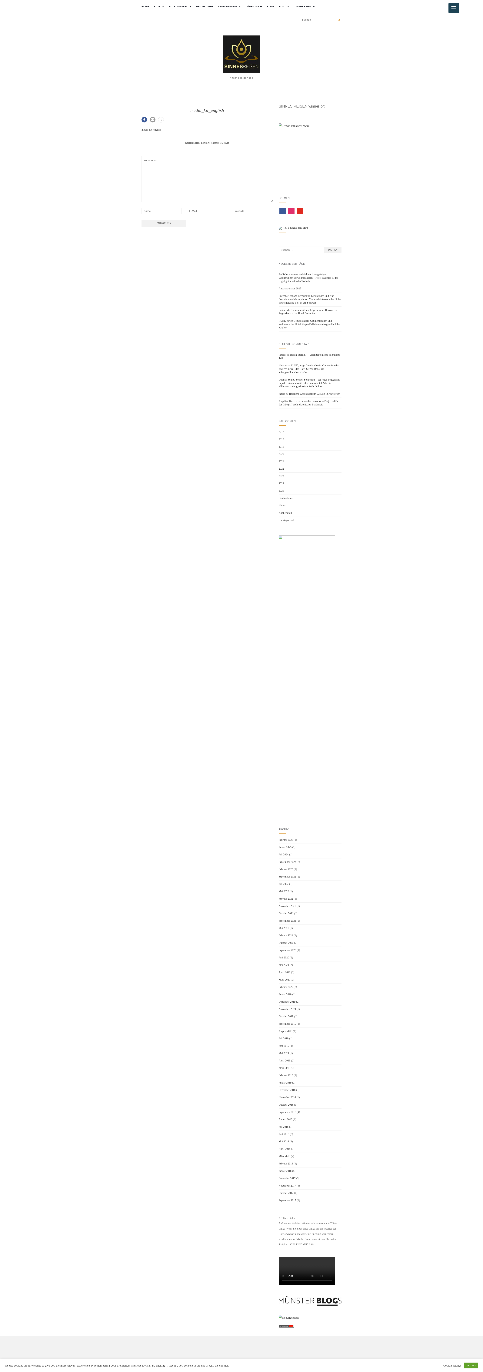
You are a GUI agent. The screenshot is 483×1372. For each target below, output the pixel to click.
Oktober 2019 (286, 1016)
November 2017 (287, 1185)
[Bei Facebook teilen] (144, 119)
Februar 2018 (286, 1163)
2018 (281, 439)
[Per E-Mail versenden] (152, 119)
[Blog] (289, 1317)
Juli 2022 (283, 884)
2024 (281, 483)
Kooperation (227, 6)
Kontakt (285, 6)
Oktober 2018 (286, 1104)
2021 (281, 461)
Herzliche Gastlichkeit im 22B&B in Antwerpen (314, 393)
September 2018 (287, 1112)
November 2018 (287, 1097)
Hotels (159, 6)
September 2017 (287, 1200)
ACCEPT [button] (471, 1365)
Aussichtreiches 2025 (290, 288)
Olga (281, 379)
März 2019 (284, 1068)
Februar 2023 (286, 869)
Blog (270, 6)
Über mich (254, 6)
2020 (281, 454)
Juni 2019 (284, 1045)
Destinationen (286, 498)
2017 (281, 432)
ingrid (282, 393)
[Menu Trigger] (453, 8)
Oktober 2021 (286, 913)
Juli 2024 (283, 854)
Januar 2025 (285, 847)
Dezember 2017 (287, 1178)
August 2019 (285, 1031)
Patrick (282, 354)
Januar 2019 (285, 1082)
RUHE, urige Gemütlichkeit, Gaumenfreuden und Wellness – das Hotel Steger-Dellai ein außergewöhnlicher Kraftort (310, 324)
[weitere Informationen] (161, 120)
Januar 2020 (285, 994)
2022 (281, 468)
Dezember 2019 (287, 1001)
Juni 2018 (284, 1134)
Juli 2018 (283, 1126)
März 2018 (284, 1156)
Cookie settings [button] (452, 1365)
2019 (281, 446)
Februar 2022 (286, 898)
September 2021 (287, 920)
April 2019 (284, 1060)
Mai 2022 (284, 891)
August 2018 (285, 1119)
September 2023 (287, 862)
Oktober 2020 (286, 942)
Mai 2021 (284, 928)
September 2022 (287, 876)
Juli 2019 (283, 1038)
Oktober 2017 (286, 1193)
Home (145, 6)
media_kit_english (151, 129)
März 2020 (284, 979)
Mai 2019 (284, 1053)
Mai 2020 (284, 965)
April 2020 (284, 972)
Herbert (283, 365)
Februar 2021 (286, 935)
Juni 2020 (284, 957)
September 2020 (287, 950)
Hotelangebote (180, 6)
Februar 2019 (286, 1075)
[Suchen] (338, 20)
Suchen (333, 249)
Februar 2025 (286, 839)
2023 (281, 476)
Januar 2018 (285, 1171)
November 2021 (287, 906)
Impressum (303, 6)
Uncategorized (286, 520)
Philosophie (205, 6)
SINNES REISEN (298, 227)
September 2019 (287, 1023)
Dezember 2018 (287, 1090)
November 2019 (287, 1009)
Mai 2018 (284, 1141)
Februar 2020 (286, 987)
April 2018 (284, 1148)
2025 (281, 490)
